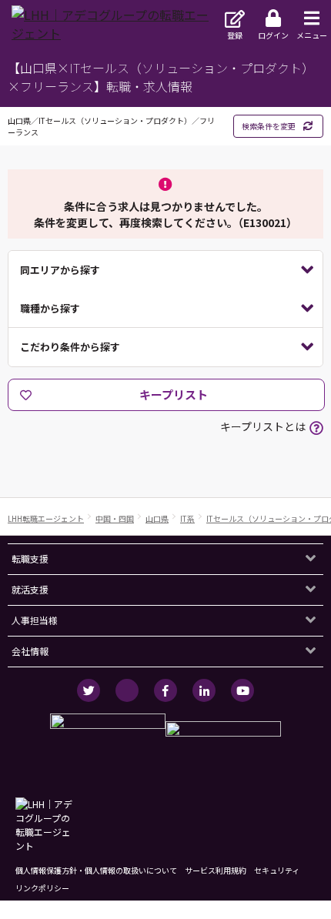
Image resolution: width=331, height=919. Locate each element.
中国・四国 (114, 518)
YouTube (242, 690)
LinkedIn (204, 690)
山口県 (157, 518)
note (127, 690)
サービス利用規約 (215, 870)
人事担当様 (35, 620)
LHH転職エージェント (46, 518)
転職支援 (30, 558)
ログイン (273, 35)
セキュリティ (276, 870)
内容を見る (165, 270)
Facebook (165, 690)
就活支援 (30, 589)
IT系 (187, 518)
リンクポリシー (42, 888)
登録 (234, 35)
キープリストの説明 (316, 428)
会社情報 (30, 650)
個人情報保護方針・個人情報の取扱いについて (96, 870)
